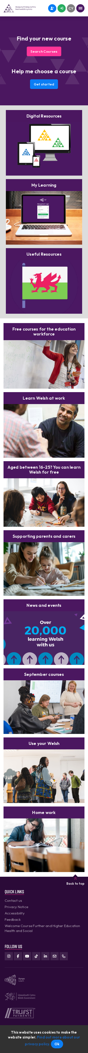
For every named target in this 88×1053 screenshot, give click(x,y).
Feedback (13, 919)
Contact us (13, 900)
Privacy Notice (16, 907)
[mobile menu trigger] (80, 8)
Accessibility (15, 913)
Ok (56, 1044)
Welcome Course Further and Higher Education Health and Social (42, 928)
